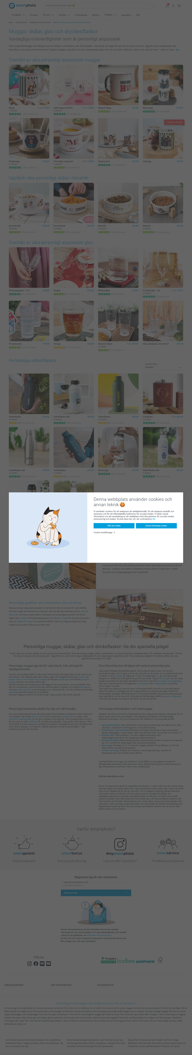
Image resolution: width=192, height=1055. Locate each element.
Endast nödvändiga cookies (156, 526)
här (153, 519)
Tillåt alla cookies (113, 526)
